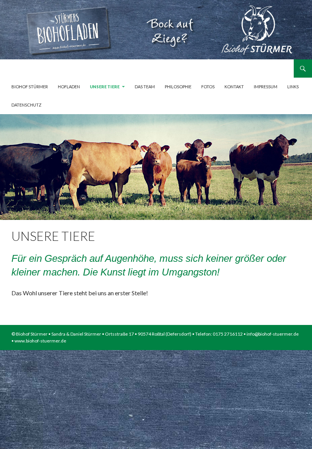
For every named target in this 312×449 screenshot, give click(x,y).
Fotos (208, 86)
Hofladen (69, 86)
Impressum (265, 86)
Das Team (145, 86)
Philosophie (178, 86)
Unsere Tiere (104, 86)
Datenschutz (26, 104)
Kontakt (234, 86)
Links (293, 86)
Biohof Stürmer (29, 86)
